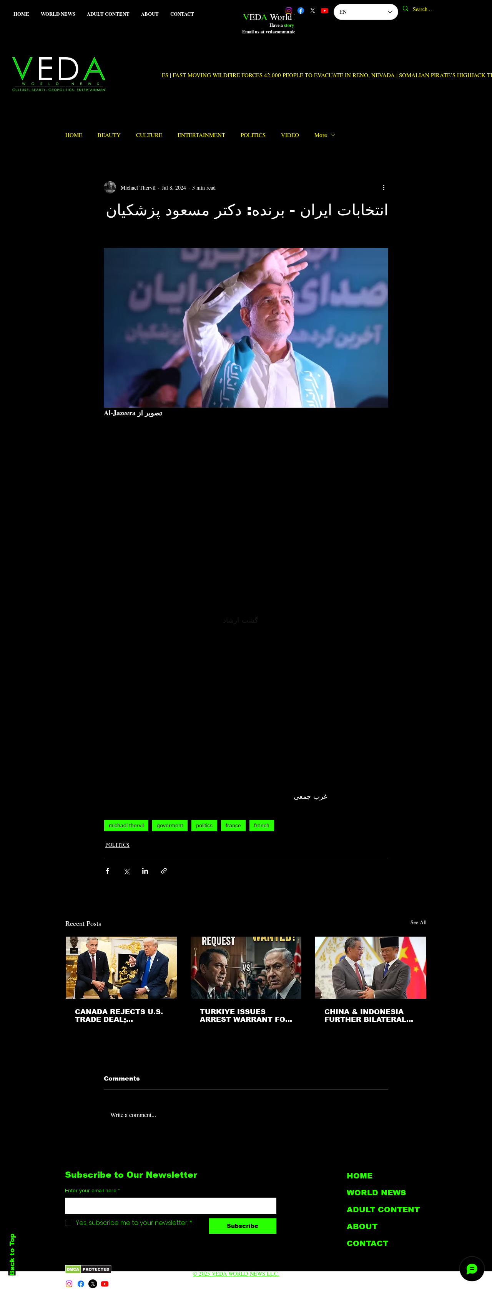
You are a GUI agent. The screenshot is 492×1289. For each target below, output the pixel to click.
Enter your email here (92, 1190)
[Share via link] (164, 870)
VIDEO (290, 135)
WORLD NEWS (376, 1192)
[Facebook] (300, 10)
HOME (73, 135)
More (320, 135)
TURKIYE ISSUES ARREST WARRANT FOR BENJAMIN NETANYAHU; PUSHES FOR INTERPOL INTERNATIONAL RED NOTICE (245, 1015)
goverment (170, 825)
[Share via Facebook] (107, 870)
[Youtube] (324, 10)
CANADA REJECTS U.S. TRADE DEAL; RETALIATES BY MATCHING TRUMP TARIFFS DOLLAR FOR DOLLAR (119, 1015)
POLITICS (253, 135)
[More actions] (383, 187)
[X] (312, 10)
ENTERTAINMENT (201, 135)
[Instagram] (288, 10)
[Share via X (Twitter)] (126, 870)
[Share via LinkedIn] (145, 870)
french (261, 825)
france (233, 825)
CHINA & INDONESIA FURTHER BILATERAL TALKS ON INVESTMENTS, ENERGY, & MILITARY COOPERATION (365, 1015)
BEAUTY (109, 135)
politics (204, 825)
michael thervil (126, 825)
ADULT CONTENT (383, 1209)
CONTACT (367, 1243)
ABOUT (362, 1226)
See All (419, 922)
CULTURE (149, 135)
